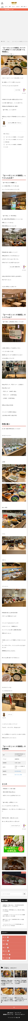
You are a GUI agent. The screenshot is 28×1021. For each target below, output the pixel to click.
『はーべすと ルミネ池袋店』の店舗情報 (12, 144)
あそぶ (13, 6)
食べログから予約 (18, 774)
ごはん (2, 6)
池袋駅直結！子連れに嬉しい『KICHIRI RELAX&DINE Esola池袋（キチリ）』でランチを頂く (13, 906)
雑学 (10, 6)
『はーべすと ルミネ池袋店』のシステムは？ (13, 139)
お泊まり (18, 6)
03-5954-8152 (18, 771)
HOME (3, 41)
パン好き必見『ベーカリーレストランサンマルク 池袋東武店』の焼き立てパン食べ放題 (14, 915)
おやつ (6, 6)
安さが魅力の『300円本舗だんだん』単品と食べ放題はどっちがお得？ (14, 910)
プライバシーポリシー (20, 1014)
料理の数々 (7, 142)
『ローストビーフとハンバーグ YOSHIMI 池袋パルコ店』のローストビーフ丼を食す (13, 925)
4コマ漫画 (7, 957)
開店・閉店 (23, 6)
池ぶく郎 (18, 1017)
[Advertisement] (14, 25)
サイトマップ (18, 1012)
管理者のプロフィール (8, 1014)
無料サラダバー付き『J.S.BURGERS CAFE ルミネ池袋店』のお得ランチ (13, 920)
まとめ (6, 146)
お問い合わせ (10, 1012)
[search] (24, 894)
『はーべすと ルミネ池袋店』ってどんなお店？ (14, 136)
